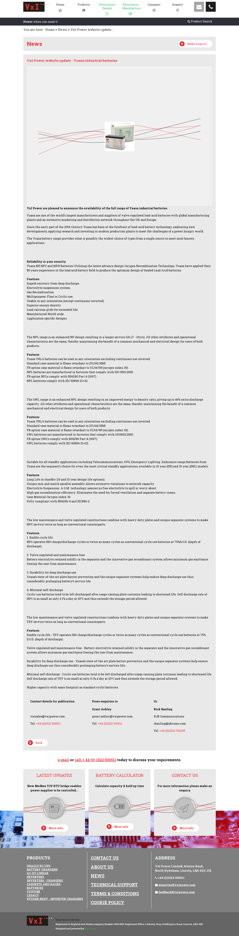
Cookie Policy (107, 902)
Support (177, 4)
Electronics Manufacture (131, 6)
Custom (33, 891)
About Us (102, 867)
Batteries (35, 888)
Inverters (35, 877)
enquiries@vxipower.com (177, 885)
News (62, 29)
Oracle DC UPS (38, 866)
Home (60, 4)
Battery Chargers (42, 869)
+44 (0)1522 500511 (171, 878)
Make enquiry (197, 44)
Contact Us (105, 858)
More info (56, 828)
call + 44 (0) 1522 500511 (95, 759)
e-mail (63, 759)
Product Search (201, 21)
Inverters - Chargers (45, 880)
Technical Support (114, 884)
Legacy (33, 895)
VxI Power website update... (92, 29)
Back (39, 743)
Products (84, 4)
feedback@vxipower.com (177, 892)
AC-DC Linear (37, 873)
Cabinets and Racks (44, 884)
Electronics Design (107, 6)
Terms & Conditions (115, 893)
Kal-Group (90, 928)
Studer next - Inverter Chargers (55, 899)
